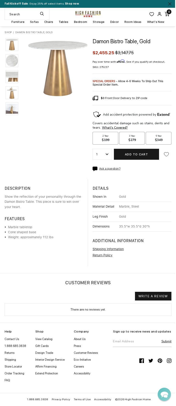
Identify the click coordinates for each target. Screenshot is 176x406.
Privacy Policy (61, 399)
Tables (63, 22)
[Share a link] (96, 169)
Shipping (10, 359)
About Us (80, 339)
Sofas (34, 22)
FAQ (7, 380)
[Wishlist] (152, 14)
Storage (99, 22)
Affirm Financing (46, 366)
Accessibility (82, 373)
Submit (166, 341)
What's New (156, 22)
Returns (10, 353)
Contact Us (12, 339)
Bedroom (80, 22)
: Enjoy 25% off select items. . (42, 3)
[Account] (159, 14)
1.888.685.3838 (15, 346)
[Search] (42, 14)
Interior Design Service (50, 359)
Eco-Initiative (82, 359)
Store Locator (13, 366)
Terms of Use (82, 399)
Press (77, 346)
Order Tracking (14, 373)
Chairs (48, 22)
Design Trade (44, 353)
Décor (114, 22)
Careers (79, 366)
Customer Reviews (86, 353)
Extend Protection (46, 373)
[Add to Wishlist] (166, 154)
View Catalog (43, 339)
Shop (8, 32)
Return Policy (103, 255)
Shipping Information (108, 249)
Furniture (18, 22)
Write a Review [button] (153, 296)
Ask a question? (110, 168)
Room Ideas (133, 22)
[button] (12, 44)
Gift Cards (42, 346)
